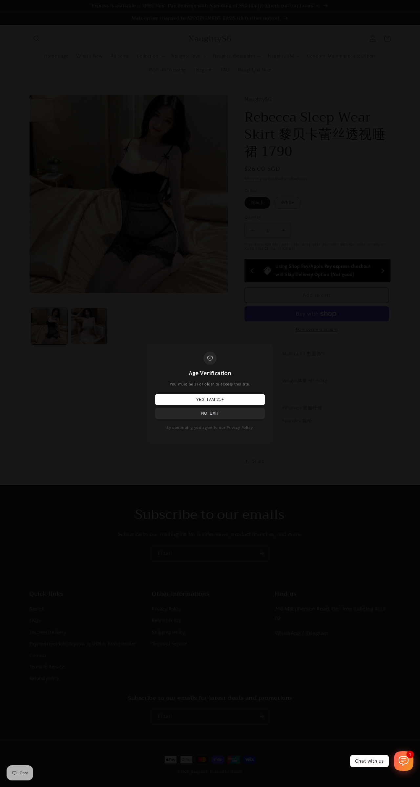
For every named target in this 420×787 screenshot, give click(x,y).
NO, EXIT (210, 413)
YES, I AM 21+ (210, 399)
